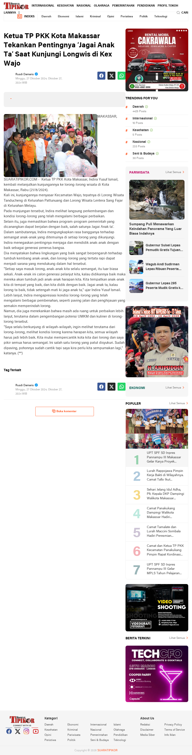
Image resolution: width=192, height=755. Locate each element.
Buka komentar (66, 411)
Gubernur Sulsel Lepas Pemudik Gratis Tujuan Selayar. (163, 248)
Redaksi (145, 724)
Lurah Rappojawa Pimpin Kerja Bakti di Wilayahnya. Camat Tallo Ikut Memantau (165, 475)
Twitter (17, 737)
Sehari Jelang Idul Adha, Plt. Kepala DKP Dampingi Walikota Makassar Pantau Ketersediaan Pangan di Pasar (165, 494)
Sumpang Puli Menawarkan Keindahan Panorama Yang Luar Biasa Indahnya (155, 229)
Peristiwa (127, 16)
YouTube (35, 737)
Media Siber (147, 735)
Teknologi (160, 16)
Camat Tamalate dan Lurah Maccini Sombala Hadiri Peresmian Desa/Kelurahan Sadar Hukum (164, 532)
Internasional (43, 5)
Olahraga (101, 5)
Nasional (84, 5)
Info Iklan (170, 735)
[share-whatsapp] (122, 76)
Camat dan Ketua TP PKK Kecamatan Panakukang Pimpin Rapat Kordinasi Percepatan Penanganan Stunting (165, 550)
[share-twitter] (111, 76)
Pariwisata (73, 735)
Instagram (26, 737)
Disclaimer (146, 730)
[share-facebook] (101, 76)
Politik (144, 16)
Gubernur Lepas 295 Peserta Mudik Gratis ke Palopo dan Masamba (164, 286)
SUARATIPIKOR (107, 750)
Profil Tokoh (168, 5)
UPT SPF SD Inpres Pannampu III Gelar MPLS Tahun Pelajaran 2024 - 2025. (163, 569)
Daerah (46, 16)
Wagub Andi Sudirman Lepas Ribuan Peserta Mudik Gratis (162, 267)
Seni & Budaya (144, 153)
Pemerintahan (123, 5)
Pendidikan (146, 5)
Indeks (29, 16)
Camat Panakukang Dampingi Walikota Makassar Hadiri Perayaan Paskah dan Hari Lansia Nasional (162, 513)
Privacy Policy (173, 724)
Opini (110, 16)
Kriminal (95, 16)
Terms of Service (174, 730)
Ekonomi (63, 16)
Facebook (9, 737)
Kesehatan (65, 5)
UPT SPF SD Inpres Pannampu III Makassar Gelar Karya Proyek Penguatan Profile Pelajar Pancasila (165, 457)
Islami (79, 16)
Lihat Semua (173, 172)
